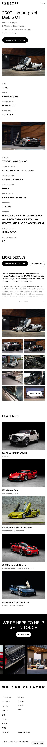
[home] (10, 3)
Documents (36, 263)
